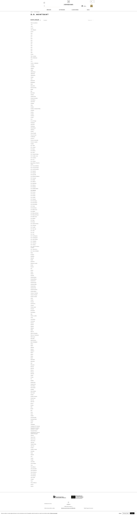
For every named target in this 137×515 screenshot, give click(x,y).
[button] (91, 5)
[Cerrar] (135, 513)
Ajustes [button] (120, 513)
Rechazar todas (125, 513)
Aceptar (132, 513)
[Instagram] (44, 3)
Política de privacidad (53, 513)
